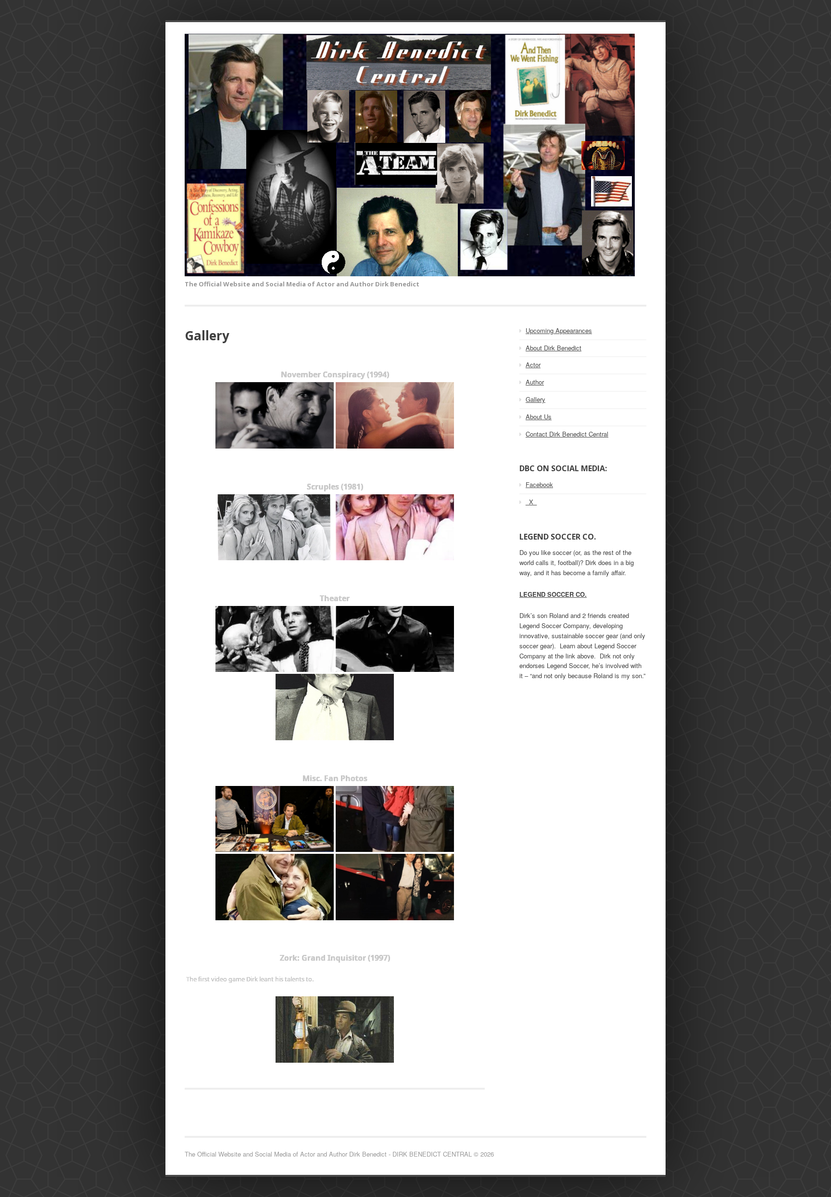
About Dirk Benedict (553, 347)
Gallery (535, 399)
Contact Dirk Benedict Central (567, 433)
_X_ (531, 501)
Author (535, 381)
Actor (533, 364)
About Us (539, 416)
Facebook (539, 484)
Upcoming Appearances (559, 330)
